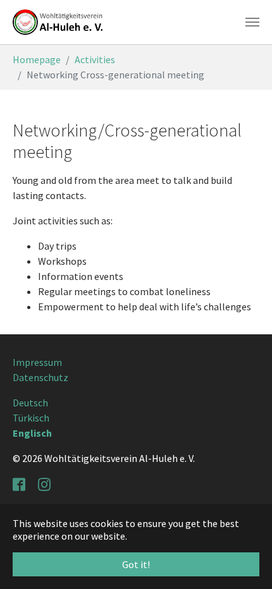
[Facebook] (20, 483)
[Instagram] (45, 483)
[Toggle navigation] (252, 22)
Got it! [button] (136, 564)
